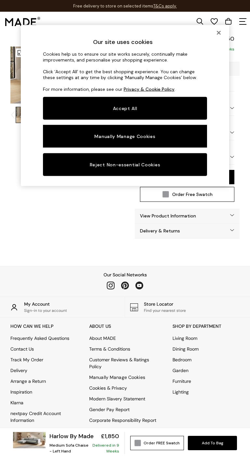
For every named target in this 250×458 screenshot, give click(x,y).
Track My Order (26, 360)
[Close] (219, 32)
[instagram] (111, 285)
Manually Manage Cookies (117, 377)
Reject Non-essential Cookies (125, 165)
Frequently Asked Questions (39, 338)
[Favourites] (214, 21)
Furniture (182, 381)
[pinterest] (125, 285)
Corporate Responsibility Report (122, 420)
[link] (200, 21)
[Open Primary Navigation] (243, 21)
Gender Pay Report (109, 409)
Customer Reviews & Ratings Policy (119, 363)
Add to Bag (212, 443)
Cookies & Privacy (108, 388)
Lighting (181, 392)
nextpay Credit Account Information (35, 416)
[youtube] (139, 285)
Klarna (16, 403)
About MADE (102, 338)
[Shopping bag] (228, 21)
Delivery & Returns (160, 231)
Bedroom (182, 360)
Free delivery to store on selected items (113, 6)
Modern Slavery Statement (117, 399)
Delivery (18, 370)
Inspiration (21, 392)
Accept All (125, 108)
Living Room (185, 338)
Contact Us (22, 349)
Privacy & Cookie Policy (149, 89)
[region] (125, 105)
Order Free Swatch (192, 194)
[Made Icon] (22, 21)
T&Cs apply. (165, 6)
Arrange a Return (28, 381)
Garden (180, 370)
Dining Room (186, 349)
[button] (187, 216)
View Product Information (168, 216)
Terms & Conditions (109, 349)
